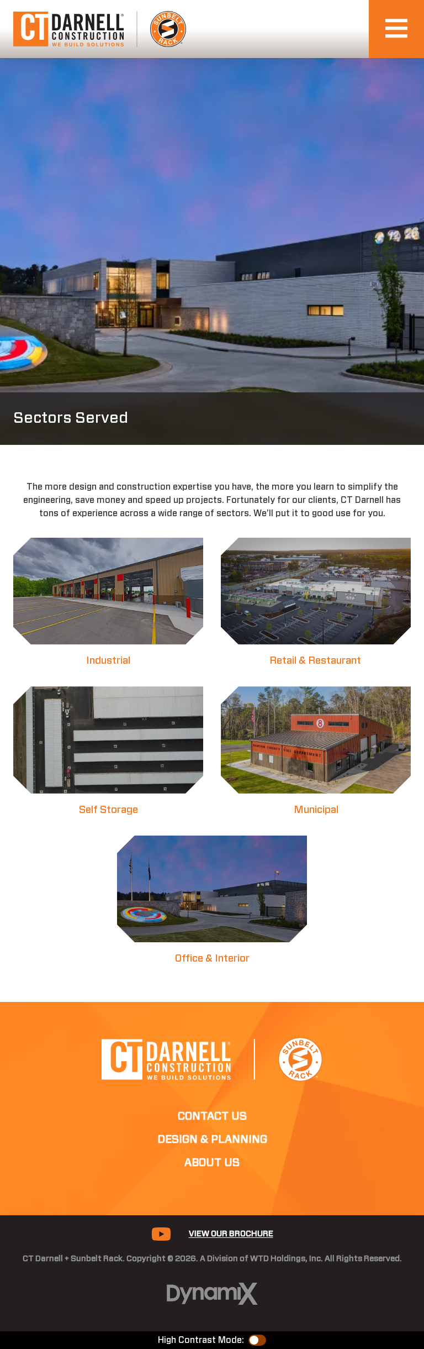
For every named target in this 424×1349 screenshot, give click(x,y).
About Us (212, 1162)
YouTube (161, 1234)
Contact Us (212, 1116)
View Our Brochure (231, 1234)
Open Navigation (396, 29)
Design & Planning (212, 1139)
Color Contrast (257, 1340)
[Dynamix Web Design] (212, 1294)
